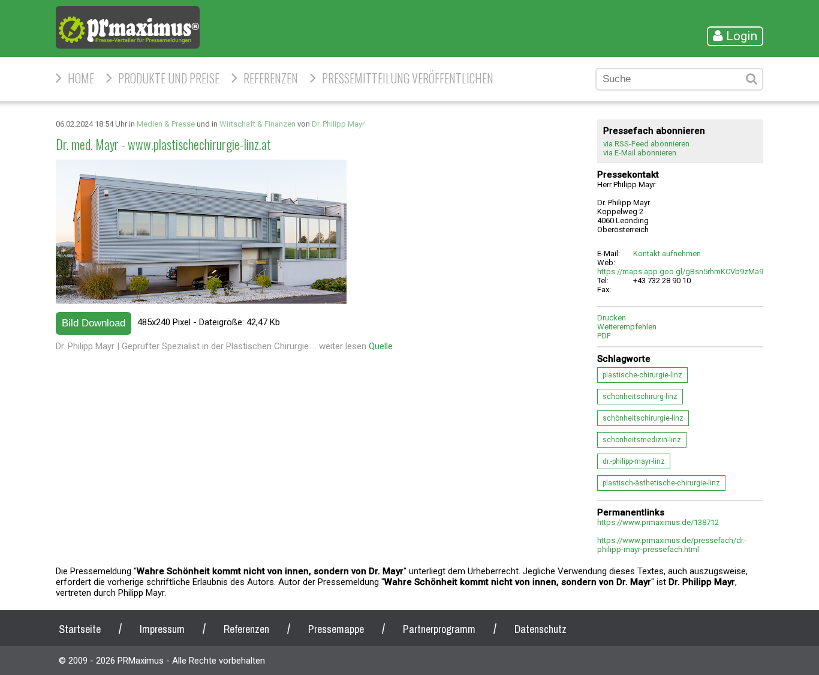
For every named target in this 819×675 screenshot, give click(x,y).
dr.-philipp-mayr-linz (634, 461)
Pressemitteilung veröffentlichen (407, 78)
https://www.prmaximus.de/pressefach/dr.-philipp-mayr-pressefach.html (672, 545)
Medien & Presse (166, 123)
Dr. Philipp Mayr (338, 123)
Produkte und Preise (168, 78)
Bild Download (93, 323)
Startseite (80, 629)
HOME (81, 78)
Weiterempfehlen (627, 326)
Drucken (611, 317)
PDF (604, 335)
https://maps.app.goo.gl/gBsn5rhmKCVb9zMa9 (680, 271)
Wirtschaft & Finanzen (257, 123)
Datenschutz (540, 629)
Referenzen (270, 78)
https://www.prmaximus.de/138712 (658, 522)
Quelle (381, 346)
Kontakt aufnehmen (667, 253)
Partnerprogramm (439, 629)
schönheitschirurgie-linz (643, 418)
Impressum (162, 629)
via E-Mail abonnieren (639, 152)
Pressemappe (336, 629)
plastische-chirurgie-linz (642, 375)
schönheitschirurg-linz (640, 396)
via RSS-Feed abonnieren (646, 143)
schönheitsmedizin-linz (642, 440)
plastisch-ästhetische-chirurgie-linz (661, 483)
